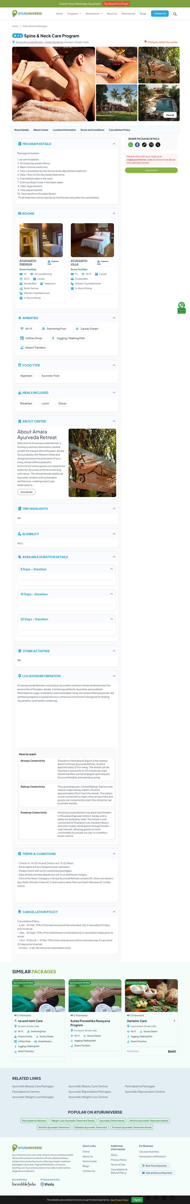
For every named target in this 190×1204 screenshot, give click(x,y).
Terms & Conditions (39, 853)
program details (36, 143)
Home (59, 13)
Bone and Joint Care (28, 1021)
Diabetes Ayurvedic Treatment (91, 1127)
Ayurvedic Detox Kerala (112, 1120)
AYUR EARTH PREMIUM (28, 262)
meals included (35, 392)
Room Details (21, 129)
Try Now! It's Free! (116, 4)
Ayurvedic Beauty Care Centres (88, 1086)
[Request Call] (181, 307)
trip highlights (35, 508)
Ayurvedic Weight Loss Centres (88, 1097)
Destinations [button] (93, 13)
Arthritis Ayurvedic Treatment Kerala (149, 1120)
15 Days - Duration (34, 593)
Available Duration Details (45, 556)
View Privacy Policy (119, 1199)
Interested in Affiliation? (152, 1156)
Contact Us (160, 13)
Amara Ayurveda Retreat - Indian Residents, (40, 42)
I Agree (137, 1199)
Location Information (64, 129)
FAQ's (114, 1155)
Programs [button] (73, 13)
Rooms (28, 213)
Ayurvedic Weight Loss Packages (33, 1097)
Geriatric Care (137, 1021)
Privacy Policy (119, 1159)
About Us (112, 13)
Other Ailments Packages (34, 26)
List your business (149, 1151)
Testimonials (128, 13)
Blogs (143, 13)
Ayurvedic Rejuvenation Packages (90, 1091)
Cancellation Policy (119, 129)
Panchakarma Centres (26, 1091)
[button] (174, 1020)
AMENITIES (30, 317)
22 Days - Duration (34, 618)
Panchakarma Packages (140, 1086)
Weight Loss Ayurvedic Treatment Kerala (73, 1120)
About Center (41, 129)
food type (31, 365)
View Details (26, 492)
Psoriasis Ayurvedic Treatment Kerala (132, 1127)
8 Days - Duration (33, 568)
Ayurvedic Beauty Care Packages (33, 1086)
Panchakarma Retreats (34, 1120)
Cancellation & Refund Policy (119, 1171)
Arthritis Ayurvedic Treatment (53, 1127)
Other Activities (36, 650)
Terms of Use (118, 1164)
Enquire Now (151, 170)
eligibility (30, 533)
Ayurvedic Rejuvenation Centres (145, 1091)
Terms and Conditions (92, 129)
